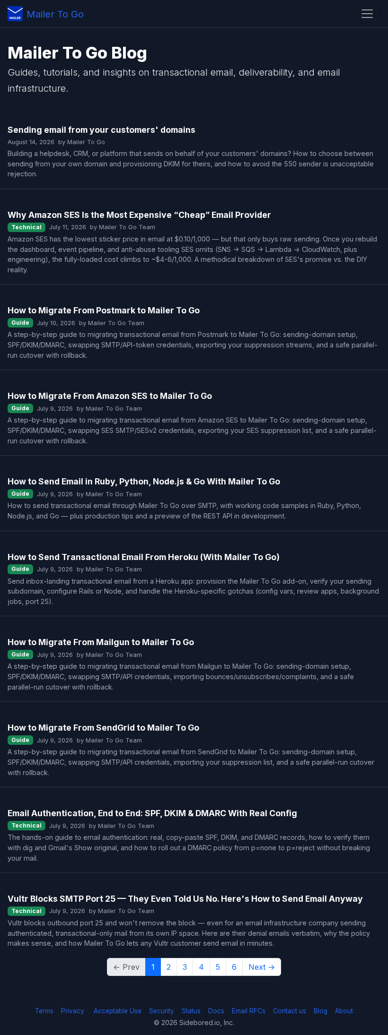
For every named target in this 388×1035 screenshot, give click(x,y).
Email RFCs (248, 1011)
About (344, 1011)
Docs (216, 1011)
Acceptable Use (117, 1011)
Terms (44, 1011)
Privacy (72, 1011)
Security (161, 1011)
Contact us (289, 1011)
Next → (261, 967)
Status (191, 1011)
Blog (320, 1011)
